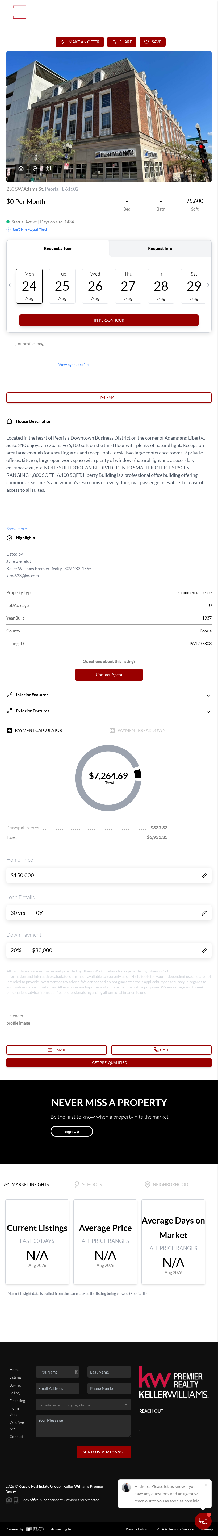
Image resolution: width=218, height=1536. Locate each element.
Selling (15, 1393)
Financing (17, 1401)
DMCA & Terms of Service (174, 1529)
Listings (16, 1377)
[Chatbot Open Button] (203, 1521)
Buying (15, 1385)
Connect (16, 1436)
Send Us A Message (104, 1452)
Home (14, 1369)
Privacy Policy (136, 1529)
